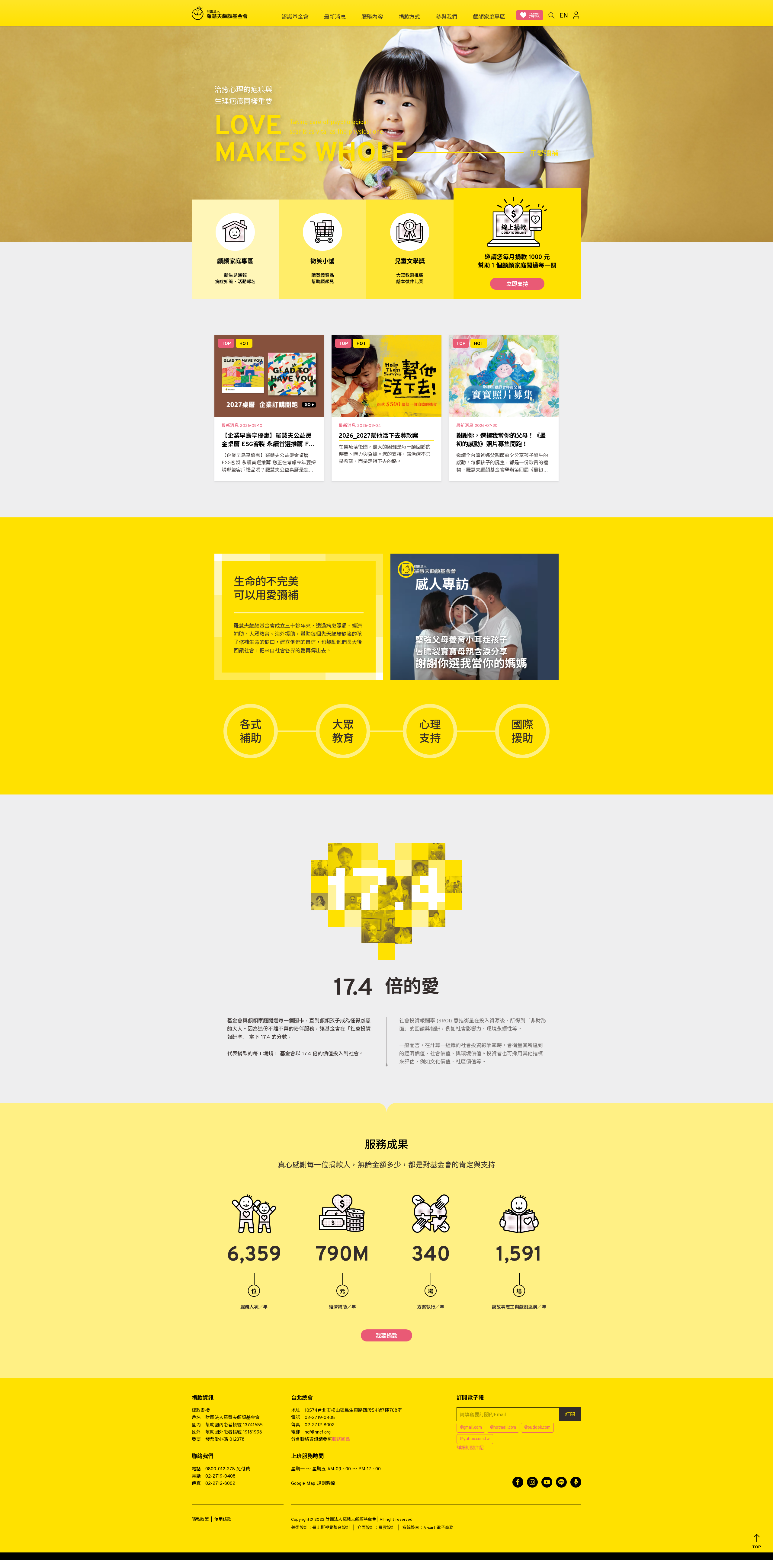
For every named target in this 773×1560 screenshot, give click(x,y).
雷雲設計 (386, 1527)
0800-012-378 (220, 1469)
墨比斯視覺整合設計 (331, 1527)
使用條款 (222, 1519)
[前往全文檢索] (551, 15)
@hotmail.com (503, 1428)
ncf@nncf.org (318, 1432)
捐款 (534, 15)
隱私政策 (200, 1519)
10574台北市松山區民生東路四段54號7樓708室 (353, 1411)
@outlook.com (537, 1428)
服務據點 (341, 1440)
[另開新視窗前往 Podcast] (575, 1482)
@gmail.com (471, 1428)
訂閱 (570, 1414)
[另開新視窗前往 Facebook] (517, 1482)
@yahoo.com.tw (475, 1439)
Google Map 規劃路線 (313, 1484)
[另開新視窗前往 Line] (561, 1482)
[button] (756, 1541)
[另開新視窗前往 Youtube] (546, 1482)
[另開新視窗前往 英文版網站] (564, 15)
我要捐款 (386, 1336)
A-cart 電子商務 (438, 1527)
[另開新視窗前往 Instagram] (532, 1482)
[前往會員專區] (576, 15)
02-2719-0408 (320, 1418)
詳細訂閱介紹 (470, 1448)
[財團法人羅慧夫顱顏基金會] (223, 13)
